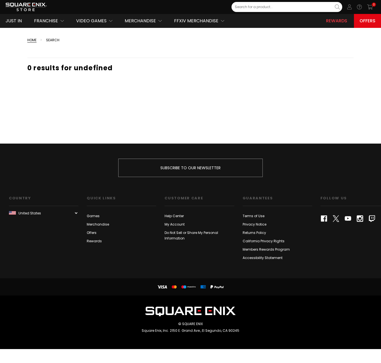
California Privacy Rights (263, 241)
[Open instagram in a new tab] (359, 218)
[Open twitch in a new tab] (371, 218)
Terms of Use (253, 216)
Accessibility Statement (263, 257)
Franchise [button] (46, 21)
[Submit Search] (337, 7)
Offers (367, 21)
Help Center (174, 216)
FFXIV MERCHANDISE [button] (196, 21)
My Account (175, 224)
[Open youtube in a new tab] (347, 218)
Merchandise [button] (140, 21)
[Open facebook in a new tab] (323, 218)
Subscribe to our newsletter (190, 168)
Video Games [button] (91, 21)
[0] (370, 6)
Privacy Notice (254, 224)
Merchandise (98, 224)
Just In (14, 21)
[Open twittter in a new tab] (335, 218)
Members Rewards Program (266, 249)
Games (93, 216)
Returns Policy (254, 232)
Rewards (336, 21)
